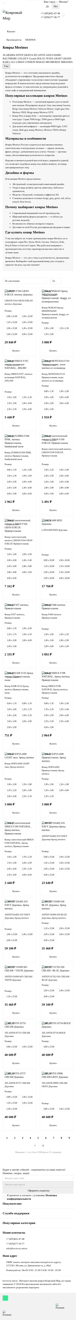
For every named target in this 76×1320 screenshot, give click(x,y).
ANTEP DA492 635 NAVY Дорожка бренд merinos (54, 838)
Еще (6, 66)
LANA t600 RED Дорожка (54, 530)
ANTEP (19, 55)
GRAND (67, 58)
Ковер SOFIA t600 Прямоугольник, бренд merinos (53, 770)
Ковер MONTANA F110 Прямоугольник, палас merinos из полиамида (53, 377)
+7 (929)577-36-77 (50, 17)
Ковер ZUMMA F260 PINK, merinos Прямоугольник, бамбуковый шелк (18, 455)
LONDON (30, 62)
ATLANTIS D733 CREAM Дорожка (17, 1034)
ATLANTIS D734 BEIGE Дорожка (54, 1034)
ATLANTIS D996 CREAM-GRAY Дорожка (55, 1085)
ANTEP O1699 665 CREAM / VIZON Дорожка (19, 978)
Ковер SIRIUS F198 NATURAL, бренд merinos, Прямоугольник (55, 689)
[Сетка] (67, 281)
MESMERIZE (53, 62)
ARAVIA (28, 55)
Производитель (14, 39)
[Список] (71, 281)
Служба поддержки (16, 1213)
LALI (12, 62)
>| (43, 1145)
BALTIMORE (10, 58)
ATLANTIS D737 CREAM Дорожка (17, 1085)
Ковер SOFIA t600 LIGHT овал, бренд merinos (17, 765)
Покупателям (12, 1203)
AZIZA (49, 55)
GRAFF (58, 58)
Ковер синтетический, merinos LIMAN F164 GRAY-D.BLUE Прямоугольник (19, 540)
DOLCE (41, 58)
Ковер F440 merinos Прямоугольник (51, 616)
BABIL (57, 55)
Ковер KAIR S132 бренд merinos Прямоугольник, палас (17, 689)
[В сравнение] (32, 298)
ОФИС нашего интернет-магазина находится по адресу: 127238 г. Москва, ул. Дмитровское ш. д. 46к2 (34, 1264)
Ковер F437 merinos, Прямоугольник (15, 616)
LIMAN (20, 62)
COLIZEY (23, 58)
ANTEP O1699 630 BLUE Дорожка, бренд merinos (54, 916)
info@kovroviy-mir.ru (16, 1248)
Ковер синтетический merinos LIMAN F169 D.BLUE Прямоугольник (56, 452)
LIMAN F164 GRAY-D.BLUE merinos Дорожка (19, 302)
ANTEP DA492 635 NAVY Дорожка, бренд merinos (17, 916)
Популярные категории (19, 1223)
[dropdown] (4, 3)
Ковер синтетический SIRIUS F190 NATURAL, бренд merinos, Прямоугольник (19, 843)
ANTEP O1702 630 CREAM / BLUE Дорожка (56, 978)
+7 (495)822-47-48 (50, 13)
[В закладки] (32, 291)
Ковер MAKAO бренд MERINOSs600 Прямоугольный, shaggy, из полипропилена (55, 312)
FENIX (49, 58)
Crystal (32, 58)
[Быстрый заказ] (32, 351)
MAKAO (40, 62)
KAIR (6, 62)
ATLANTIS (39, 55)
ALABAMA (9, 55)
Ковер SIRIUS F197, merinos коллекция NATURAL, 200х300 (18, 377)
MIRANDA (67, 62)
